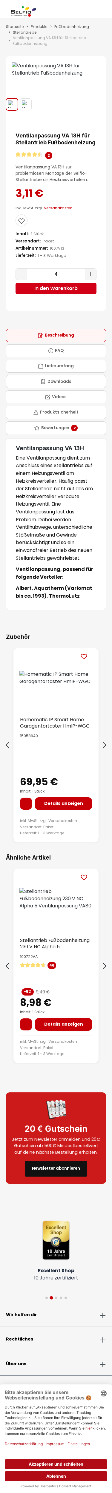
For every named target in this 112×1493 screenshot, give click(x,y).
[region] (56, 83)
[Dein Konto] (96, 10)
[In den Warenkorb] (26, 804)
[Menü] (6, 10)
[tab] (56, 335)
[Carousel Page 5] (66, 1298)
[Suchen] (91, 10)
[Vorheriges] (7, 745)
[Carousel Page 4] (61, 1298)
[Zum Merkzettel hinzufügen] (21, 220)
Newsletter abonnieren (56, 1168)
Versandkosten (58, 208)
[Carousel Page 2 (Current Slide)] (51, 1297)
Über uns (16, 1364)
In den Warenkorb (56, 288)
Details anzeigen (63, 803)
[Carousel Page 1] (46, 1298)
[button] (56, 155)
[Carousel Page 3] (56, 1298)
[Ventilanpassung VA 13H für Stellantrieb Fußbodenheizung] (56, 69)
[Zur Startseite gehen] (23, 10)
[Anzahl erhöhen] (90, 274)
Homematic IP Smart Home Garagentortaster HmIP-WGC (55, 722)
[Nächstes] (104, 745)
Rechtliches (19, 1339)
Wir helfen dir (21, 1315)
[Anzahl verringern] (21, 274)
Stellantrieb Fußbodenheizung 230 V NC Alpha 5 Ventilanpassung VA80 (55, 943)
